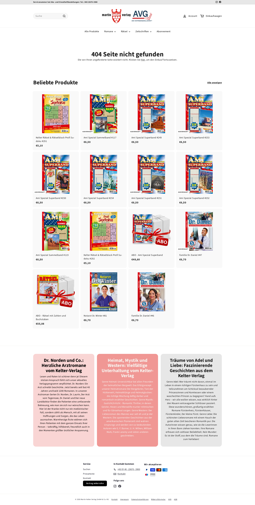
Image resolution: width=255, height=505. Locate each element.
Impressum (124, 499)
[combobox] (50, 16)
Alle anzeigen (214, 82)
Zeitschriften (142, 31)
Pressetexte (89, 473)
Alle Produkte (92, 31)
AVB (169, 499)
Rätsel (124, 31)
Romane (109, 31)
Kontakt (87, 478)
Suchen (86, 469)
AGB (175, 499)
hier (143, 59)
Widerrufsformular (158, 499)
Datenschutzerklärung (139, 499)
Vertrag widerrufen (95, 483)
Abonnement (164, 31)
